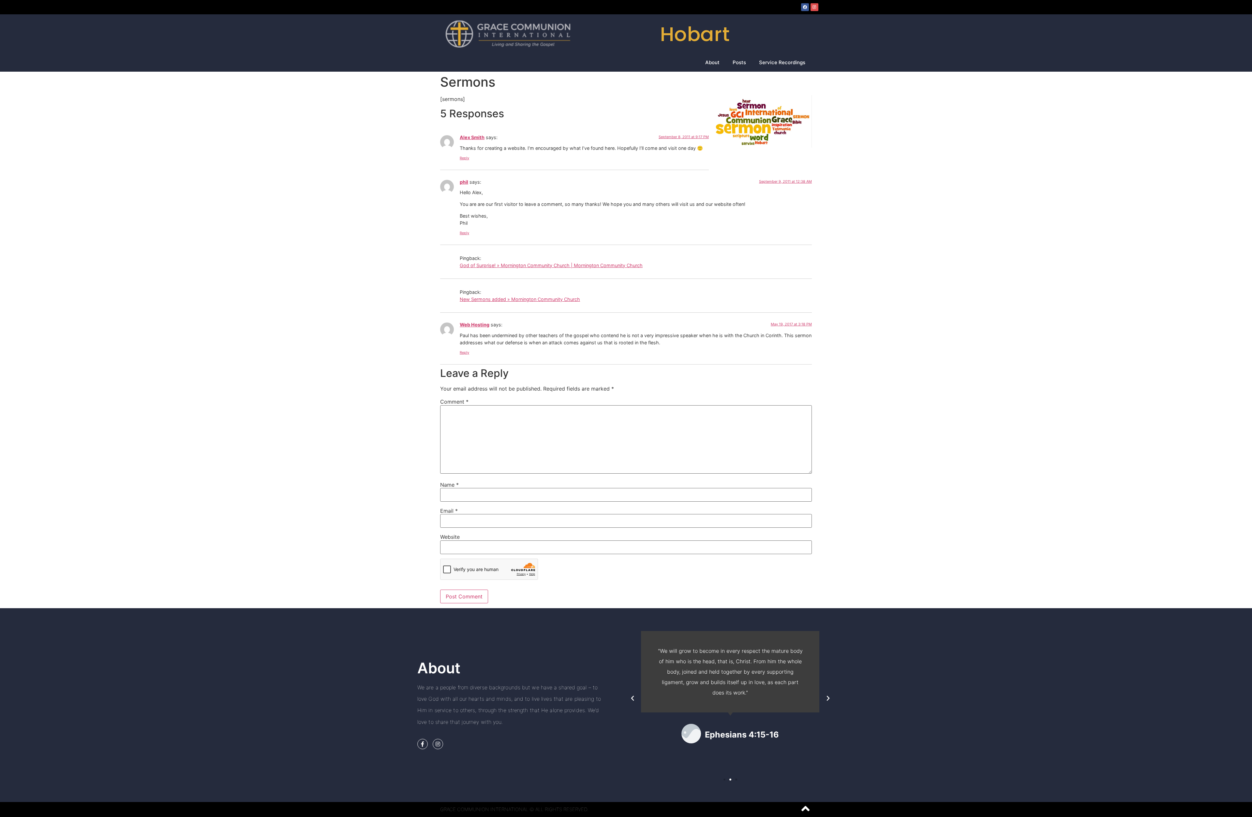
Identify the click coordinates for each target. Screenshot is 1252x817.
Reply (464, 158)
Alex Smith (472, 137)
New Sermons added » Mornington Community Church (520, 299)
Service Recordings (782, 62)
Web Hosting (474, 324)
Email (449, 510)
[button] (632, 698)
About (712, 62)
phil (464, 182)
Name (449, 484)
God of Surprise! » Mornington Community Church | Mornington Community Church (551, 265)
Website (450, 536)
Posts (739, 62)
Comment (454, 401)
